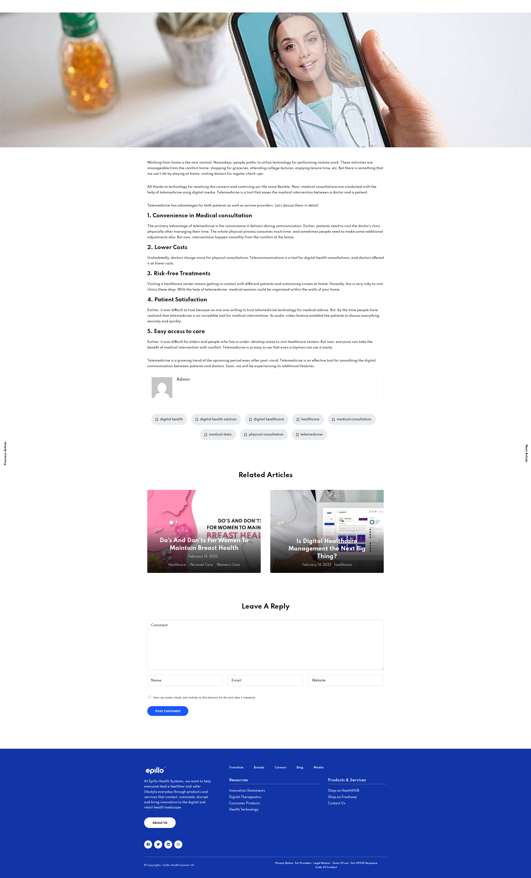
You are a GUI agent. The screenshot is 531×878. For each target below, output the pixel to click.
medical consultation (354, 419)
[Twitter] (158, 844)
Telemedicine (158, 205)
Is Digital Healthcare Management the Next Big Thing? (327, 549)
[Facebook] (148, 844)
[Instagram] (178, 844)
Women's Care (228, 565)
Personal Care (201, 565)
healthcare (310, 419)
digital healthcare (269, 419)
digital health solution (218, 419)
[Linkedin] (168, 844)
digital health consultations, (327, 258)
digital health (171, 419)
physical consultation (266, 434)
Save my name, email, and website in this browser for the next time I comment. (204, 697)
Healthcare (177, 565)
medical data (220, 434)
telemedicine (171, 192)
